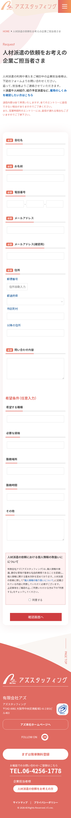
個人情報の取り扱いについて (38, 580)
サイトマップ (20, 802)
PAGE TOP (66, 657)
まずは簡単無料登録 (35, 754)
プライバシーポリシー (46, 802)
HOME (6, 31)
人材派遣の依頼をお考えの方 (35, 789)
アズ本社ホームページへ (35, 724)
